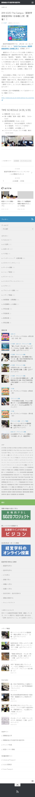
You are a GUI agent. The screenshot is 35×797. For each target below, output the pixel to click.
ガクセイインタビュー (10, 263)
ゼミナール (6, 277)
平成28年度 (27, 477)
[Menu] (32, 2)
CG (12, 450)
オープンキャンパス (26, 161)
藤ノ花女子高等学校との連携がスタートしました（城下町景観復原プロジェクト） (21, 686)
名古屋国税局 (28, 470)
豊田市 (9, 494)
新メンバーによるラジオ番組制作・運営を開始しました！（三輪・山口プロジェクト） (21, 425)
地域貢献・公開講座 (9, 300)
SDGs (18, 450)
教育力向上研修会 (28, 480)
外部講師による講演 (9, 304)
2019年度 (16, 161)
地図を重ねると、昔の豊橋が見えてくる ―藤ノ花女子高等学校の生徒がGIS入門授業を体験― (22, 359)
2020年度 (9, 448)
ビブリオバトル (24, 460)
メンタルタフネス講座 (20, 465)
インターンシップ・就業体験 (12, 258)
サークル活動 (7, 267)
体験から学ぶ (7, 584)
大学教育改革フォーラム (13, 472)
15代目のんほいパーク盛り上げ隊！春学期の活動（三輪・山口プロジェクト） (21, 369)
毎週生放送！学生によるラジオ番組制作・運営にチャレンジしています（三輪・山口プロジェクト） (21, 645)
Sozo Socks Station (25, 450)
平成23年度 (26, 475)
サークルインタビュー (7, 460)
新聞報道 (4, 482)
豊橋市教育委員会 (17, 492)
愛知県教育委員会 (17, 480)
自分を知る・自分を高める (12, 593)
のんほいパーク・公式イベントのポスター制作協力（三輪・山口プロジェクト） (21, 720)
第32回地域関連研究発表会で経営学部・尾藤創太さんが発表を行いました (21, 697)
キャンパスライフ (9, 602)
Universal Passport (9, 760)
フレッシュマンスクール (14, 462)
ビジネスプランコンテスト (12, 281)
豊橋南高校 (26, 489)
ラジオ (29, 465)
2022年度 (19, 448)
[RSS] (32, 219)
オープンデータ (26, 455)
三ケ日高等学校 (29, 467)
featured (6, 240)
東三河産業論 (8, 484)
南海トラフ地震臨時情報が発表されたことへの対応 (24, 203)
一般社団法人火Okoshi (18, 467)
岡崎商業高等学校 (8, 475)
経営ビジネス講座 (9, 487)
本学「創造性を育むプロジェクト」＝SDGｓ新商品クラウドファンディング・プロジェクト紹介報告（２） (21, 667)
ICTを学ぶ (6, 575)
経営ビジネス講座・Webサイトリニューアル (8, 203)
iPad (15, 450)
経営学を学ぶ (7, 566)
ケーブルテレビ (23, 457)
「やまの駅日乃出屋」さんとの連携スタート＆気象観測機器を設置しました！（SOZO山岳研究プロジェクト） (21, 404)
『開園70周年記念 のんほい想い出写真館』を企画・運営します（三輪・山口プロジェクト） (21, 656)
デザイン (17, 460)
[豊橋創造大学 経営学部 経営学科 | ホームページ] (13, 2)
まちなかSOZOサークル (25, 453)
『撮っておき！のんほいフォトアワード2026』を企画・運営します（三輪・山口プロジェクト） (22, 348)
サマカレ (30, 457)
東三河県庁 (15, 484)
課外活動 (11, 489)
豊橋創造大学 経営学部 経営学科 (13, 740)
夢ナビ (3, 472)
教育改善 (6, 318)
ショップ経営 (7, 272)
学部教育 (6, 313)
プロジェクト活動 (9, 290)
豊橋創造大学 (7, 736)
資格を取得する (8, 598)
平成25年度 (7, 477)
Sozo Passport (8, 769)
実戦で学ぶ (6, 579)
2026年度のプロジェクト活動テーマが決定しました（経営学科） (22, 435)
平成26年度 (14, 477)
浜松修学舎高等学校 (24, 484)
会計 (12, 470)
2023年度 (24, 448)
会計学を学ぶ (7, 570)
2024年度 (29, 448)
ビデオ (5, 286)
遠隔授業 (13, 494)
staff (5, 23)
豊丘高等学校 (18, 489)
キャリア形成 (14, 457)
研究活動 (6, 323)
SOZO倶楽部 (7, 764)
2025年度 (3, 450)
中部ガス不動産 (5, 470)
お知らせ (4, 7)
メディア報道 (7, 295)
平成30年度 (8, 480)
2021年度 (14, 448)
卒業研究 (21, 470)
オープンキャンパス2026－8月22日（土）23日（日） (22, 337)
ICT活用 (5, 244)
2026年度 (9, 450)
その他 (5, 254)
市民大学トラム (18, 475)
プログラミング (25, 462)
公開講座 (16, 470)
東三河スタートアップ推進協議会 (16, 482)
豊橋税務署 (26, 492)
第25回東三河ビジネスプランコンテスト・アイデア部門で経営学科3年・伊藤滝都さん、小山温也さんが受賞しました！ (22, 708)
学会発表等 (23, 472)
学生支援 (6, 309)
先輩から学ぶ (7, 589)
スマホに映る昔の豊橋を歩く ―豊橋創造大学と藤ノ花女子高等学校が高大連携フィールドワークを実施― (22, 381)
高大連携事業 (20, 494)
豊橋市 (10, 492)
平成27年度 (21, 477)
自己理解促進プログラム (22, 487)
